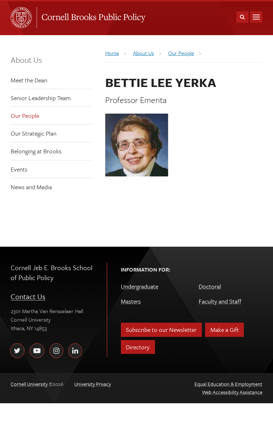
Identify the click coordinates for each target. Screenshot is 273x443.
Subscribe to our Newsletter (161, 329)
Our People (25, 115)
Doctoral (210, 286)
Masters (131, 301)
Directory (138, 347)
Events (19, 169)
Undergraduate (139, 286)
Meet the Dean (29, 80)
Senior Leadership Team (41, 97)
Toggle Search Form (242, 17)
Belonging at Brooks (36, 151)
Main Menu (256, 17)
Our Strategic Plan (34, 133)
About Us (26, 60)
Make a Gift (224, 329)
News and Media (31, 186)
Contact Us (28, 296)
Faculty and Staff (220, 301)
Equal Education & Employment (228, 384)
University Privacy (92, 384)
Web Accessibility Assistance (232, 392)
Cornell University (23, 17)
